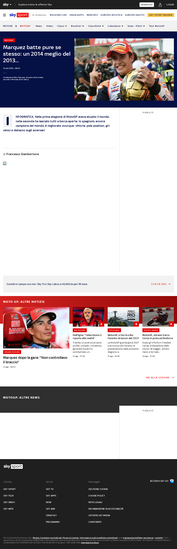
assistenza (148, 538)
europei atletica (111, 15)
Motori (8, 26)
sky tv (49, 489)
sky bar (50, 509)
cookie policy (96, 495)
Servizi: (49, 482)
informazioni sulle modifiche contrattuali (99, 538)
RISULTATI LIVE (58, 15)
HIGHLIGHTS (77, 15)
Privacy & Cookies (71, 538)
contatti (159, 538)
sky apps (51, 495)
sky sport (9, 489)
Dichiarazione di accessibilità (105, 509)
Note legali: (94, 482)
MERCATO (92, 15)
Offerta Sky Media (99, 515)
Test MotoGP (157, 26)
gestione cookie (98, 489)
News (39, 26)
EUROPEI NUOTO (135, 15)
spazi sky (51, 515)
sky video (9, 502)
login (170, 4)
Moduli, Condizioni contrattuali (47, 538)
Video (49, 26)
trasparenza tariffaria (132, 538)
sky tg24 (8, 495)
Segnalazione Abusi (90, 542)
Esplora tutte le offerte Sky (35, 4)
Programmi (52, 522)
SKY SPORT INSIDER (161, 15)
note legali (95, 502)
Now (49, 502)
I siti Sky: (7, 482)
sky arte (8, 509)
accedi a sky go (159, 481)
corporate (94, 522)
